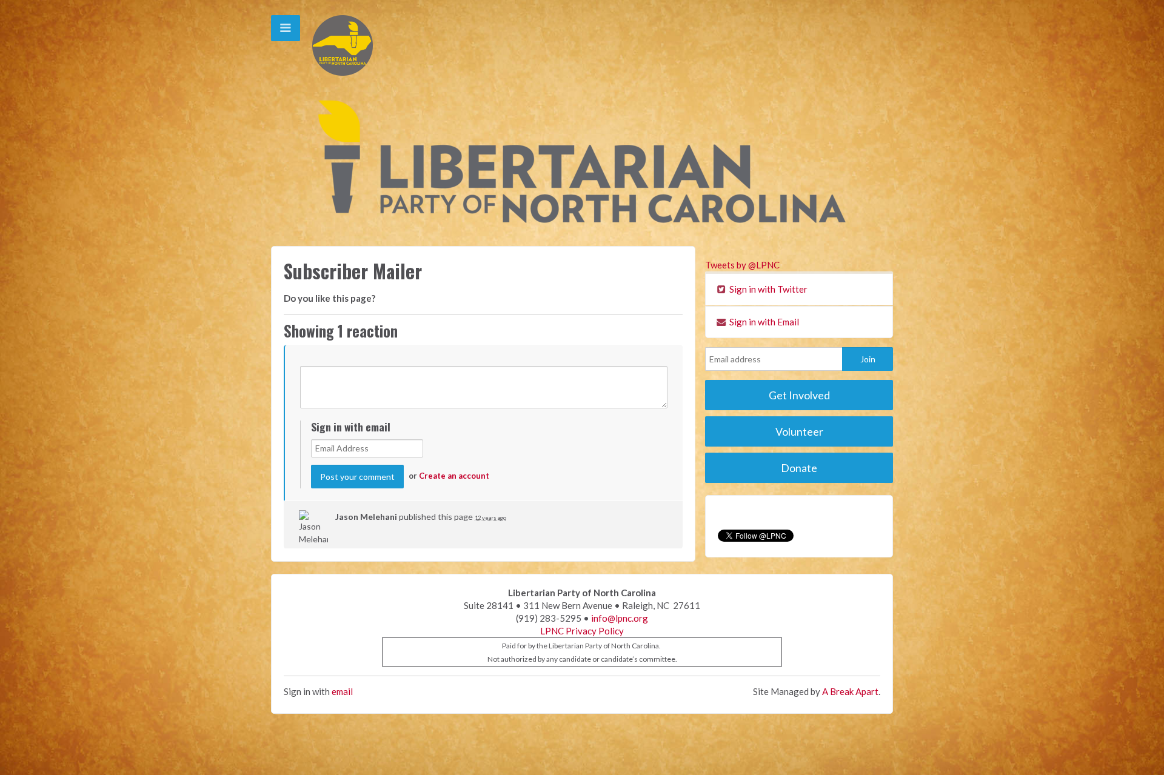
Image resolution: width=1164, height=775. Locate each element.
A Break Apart (850, 691)
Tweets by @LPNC (742, 264)
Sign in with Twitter (768, 289)
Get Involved (799, 395)
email (342, 691)
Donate (799, 467)
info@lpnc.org (619, 618)
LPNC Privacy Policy (582, 630)
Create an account (454, 476)
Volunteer (799, 431)
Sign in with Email (763, 321)
